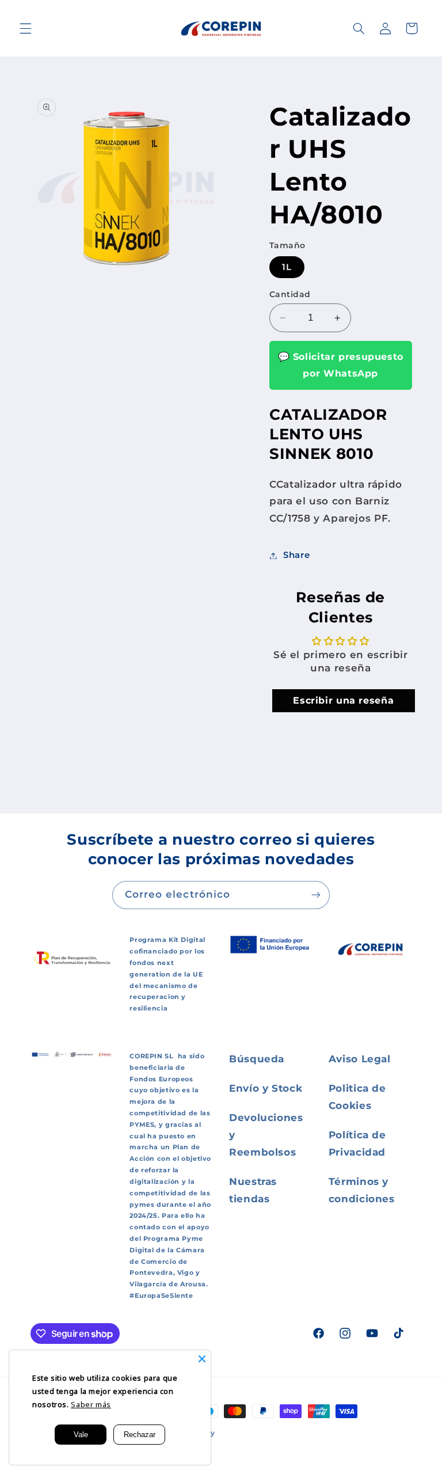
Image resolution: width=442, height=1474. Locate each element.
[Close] (202, 1359)
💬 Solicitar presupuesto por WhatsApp (341, 364)
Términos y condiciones (362, 1190)
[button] (25, 28)
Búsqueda (256, 1059)
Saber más (91, 1404)
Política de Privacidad (357, 1143)
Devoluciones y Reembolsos (266, 1135)
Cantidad (289, 294)
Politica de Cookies (357, 1096)
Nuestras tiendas (253, 1190)
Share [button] (296, 555)
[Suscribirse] (316, 895)
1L (287, 267)
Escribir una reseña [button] (343, 700)
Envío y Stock (265, 1088)
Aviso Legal (360, 1059)
